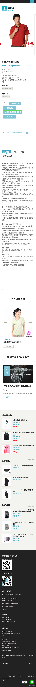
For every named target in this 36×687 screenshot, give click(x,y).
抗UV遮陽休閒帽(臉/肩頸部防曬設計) (23, 445)
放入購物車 (15, 103)
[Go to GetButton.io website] (32, 685)
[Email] (7, 680)
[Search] (33, 7)
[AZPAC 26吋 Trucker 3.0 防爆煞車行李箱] (6, 526)
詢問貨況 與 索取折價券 (13, 112)
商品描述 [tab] (6, 152)
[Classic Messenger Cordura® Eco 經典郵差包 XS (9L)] (6, 538)
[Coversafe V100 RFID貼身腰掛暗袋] (6, 469)
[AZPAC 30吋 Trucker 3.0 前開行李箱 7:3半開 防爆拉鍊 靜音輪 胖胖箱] (6, 514)
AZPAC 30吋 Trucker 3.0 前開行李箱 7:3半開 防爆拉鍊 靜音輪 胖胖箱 (23, 510)
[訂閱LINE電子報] (18, 581)
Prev (5, 35)
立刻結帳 (10, 108)
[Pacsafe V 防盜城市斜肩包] (6, 481)
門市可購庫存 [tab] (7, 156)
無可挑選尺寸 (6, 97)
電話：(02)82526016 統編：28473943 (7, 608)
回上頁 (9, 117)
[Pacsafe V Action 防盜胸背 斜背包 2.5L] (6, 494)
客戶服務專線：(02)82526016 (10, 603)
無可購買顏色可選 (7, 88)
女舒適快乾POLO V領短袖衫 (12, 342)
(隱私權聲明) (31, 676)
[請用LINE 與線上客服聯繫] (18, 565)
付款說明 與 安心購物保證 (13, 133)
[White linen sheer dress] (18, 322)
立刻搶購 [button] (7, 397)
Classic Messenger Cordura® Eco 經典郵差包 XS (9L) (23, 535)
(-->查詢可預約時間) (7, 650)
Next (31, 35)
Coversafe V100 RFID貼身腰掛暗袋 (23, 465)
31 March (7, 375)
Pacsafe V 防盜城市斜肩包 (20, 477)
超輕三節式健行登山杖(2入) (20, 420)
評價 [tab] (22, 152)
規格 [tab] (15, 152)
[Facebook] (3, 680)
